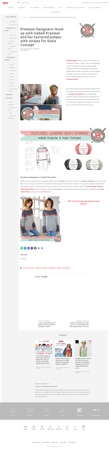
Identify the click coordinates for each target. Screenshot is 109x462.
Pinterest (42, 429)
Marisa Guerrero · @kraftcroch (32, 49)
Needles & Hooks (75, 7)
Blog (83, 429)
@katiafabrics (59, 429)
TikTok (67, 429)
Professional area (97, 2)
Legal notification (36, 442)
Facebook (33, 429)
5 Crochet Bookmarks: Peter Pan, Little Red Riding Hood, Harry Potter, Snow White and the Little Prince (43, 359)
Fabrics (22, 7)
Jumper (38, 268)
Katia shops (46, 415)
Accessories (94, 7)
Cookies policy (54, 442)
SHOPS (83, 2)
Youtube (25, 429)
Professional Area (96, 415)
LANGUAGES (105, 2)
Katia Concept (28, 268)
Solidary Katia (79, 415)
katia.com (89, 2)
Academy (55, 12)
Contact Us (29, 415)
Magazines (49, 7)
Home (21, 17)
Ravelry (75, 429)
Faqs (63, 415)
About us (13, 415)
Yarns (11, 7)
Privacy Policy (63, 442)
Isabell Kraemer (46, 192)
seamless (52, 268)
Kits (61, 7)
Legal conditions (46, 442)
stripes (45, 268)
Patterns (34, 7)
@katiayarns (50, 429)
